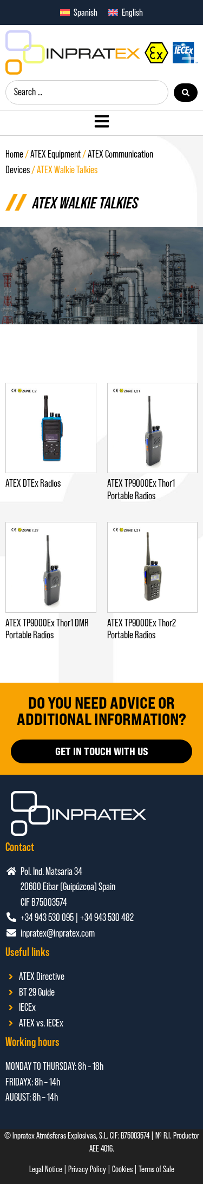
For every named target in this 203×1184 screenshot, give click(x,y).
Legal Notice (45, 1169)
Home (14, 154)
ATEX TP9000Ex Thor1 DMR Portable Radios (47, 629)
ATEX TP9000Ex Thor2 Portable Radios (141, 629)
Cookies (122, 1169)
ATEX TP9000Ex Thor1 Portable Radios (141, 489)
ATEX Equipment (55, 154)
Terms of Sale (156, 1169)
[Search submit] (186, 92)
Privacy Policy (87, 1169)
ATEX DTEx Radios (33, 483)
